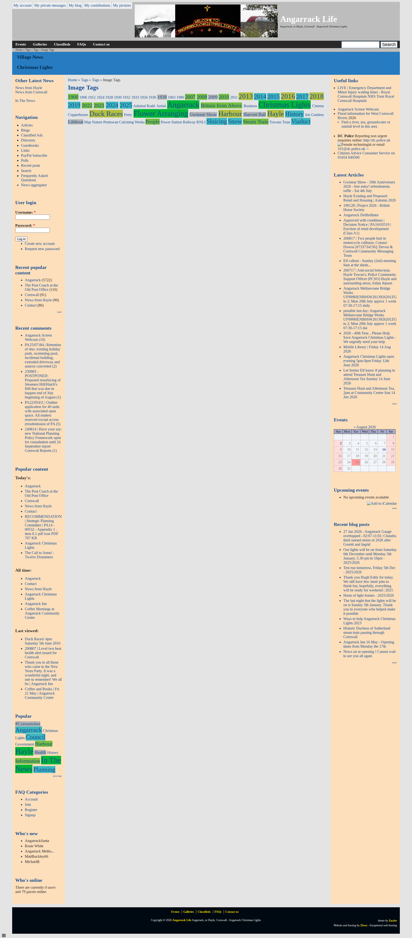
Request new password (42, 249)
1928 (109, 97)
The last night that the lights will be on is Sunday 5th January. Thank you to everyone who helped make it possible (369, 607)
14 (384, 449)
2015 (273, 96)
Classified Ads (32, 135)
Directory (28, 140)
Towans (275, 122)
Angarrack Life (308, 19)
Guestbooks (30, 145)
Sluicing (216, 121)
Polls (24, 160)
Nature (97, 122)
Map (87, 122)
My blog (75, 5)
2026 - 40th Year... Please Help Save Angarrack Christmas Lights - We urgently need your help (369, 337)
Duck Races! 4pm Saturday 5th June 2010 (42, 641)
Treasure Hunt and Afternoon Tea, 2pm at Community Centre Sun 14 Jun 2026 (369, 392)
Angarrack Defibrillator (361, 215)
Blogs (25, 130)
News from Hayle (28, 88)
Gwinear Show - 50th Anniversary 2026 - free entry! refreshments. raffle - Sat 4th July (369, 186)
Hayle (24, 751)
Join (28, 804)
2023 (99, 105)
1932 (126, 97)
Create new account (40, 244)
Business (250, 106)
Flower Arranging (161, 113)
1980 (180, 97)
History (52, 753)
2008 (202, 97)
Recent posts (30, 165)
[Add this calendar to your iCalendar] (382, 503)
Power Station (171, 122)
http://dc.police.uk (376, 140)
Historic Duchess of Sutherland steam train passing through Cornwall (366, 632)
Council (35, 737)
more (59, 312)
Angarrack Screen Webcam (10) (38, 337)
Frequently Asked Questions (34, 178)
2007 (190, 97)
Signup (30, 815)
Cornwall (32, 295)
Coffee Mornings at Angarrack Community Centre (42, 613)
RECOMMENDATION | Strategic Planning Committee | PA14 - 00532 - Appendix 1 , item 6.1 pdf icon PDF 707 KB (43, 527)
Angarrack (33, 280)
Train (286, 122)
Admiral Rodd (144, 106)
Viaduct (300, 121)
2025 (126, 105)
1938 (162, 97)
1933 (135, 97)
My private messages (50, 5)
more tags (57, 776)
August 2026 (366, 427)
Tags (28, 49)
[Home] (206, 36)
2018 (316, 96)
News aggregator (34, 185)
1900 (73, 97)
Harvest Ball (254, 114)
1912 (92, 97)
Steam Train (255, 122)
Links (25, 150)
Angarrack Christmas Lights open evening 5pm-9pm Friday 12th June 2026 (368, 360)
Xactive (393, 920)
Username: (25, 212)
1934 (144, 97)
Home (18, 49)
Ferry (128, 115)
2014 (260, 96)
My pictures (122, 5)
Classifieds (62, 44)
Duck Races (106, 113)
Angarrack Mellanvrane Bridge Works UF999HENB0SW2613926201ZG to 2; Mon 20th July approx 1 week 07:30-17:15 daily (370, 297)
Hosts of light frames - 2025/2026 (368, 595)
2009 (213, 97)
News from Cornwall (31, 92)
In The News (25, 101)
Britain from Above (221, 105)
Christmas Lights (284, 104)
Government (24, 744)
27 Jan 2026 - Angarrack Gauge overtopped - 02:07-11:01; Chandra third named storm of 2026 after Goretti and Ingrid (369, 538)
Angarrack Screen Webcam (358, 109)
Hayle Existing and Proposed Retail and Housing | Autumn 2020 (369, 198)
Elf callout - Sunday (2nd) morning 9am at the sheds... (369, 263)
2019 (74, 105)
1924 (100, 97)
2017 (302, 96)
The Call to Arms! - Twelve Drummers (39, 555)
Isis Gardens (314, 115)
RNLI (201, 122)
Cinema (318, 106)
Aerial (161, 106)
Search (26, 171)
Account (31, 799)
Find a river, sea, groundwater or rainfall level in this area (365, 124)
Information (27, 761)
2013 (246, 96)
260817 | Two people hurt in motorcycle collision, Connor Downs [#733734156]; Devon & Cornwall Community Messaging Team (368, 246)
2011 (234, 97)
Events (20, 44)
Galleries (40, 44)
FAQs (81, 44)
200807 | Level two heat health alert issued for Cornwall (43, 652)
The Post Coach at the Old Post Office (41, 287)
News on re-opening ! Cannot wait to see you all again (369, 654)
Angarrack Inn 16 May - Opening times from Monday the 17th (368, 644)
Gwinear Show (203, 114)
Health (40, 752)
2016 (288, 96)
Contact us (101, 44)
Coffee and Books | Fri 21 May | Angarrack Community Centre (42, 693)
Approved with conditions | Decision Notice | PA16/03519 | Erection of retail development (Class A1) (367, 226)
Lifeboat (75, 121)
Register (31, 810)
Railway (189, 122)
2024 (112, 105)
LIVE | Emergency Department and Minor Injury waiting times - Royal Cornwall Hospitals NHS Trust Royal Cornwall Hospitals (366, 94)
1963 (171, 97)
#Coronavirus (27, 723)
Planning (44, 769)
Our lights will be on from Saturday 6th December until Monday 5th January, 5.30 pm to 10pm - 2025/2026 (370, 556)
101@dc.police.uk (351, 149)
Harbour (43, 744)
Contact (30, 305)
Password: (25, 225)
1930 (118, 97)
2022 (87, 105)
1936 (152, 97)
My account (22, 5)
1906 (83, 97)
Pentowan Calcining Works (123, 122)
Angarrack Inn (36, 604)
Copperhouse (78, 115)
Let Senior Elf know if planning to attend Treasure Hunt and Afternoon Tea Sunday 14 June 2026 (369, 376)
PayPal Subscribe (34, 155)
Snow (235, 121)
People (152, 122)
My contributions (97, 5)
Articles (27, 125)
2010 (224, 97)
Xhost (363, 925)
